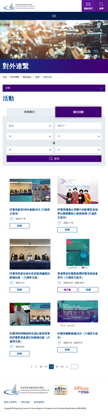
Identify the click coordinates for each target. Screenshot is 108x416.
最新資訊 (27, 77)
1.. (32, 366)
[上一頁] (36, 367)
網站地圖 (25, 402)
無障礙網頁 (39, 402)
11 (46, 366)
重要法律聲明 (10, 402)
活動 (37, 77)
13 (56, 366)
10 (41, 366)
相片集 (67, 289)
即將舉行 (29, 112)
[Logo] (27, 389)
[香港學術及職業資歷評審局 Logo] (20, 6)
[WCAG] (60, 390)
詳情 (19, 225)
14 (62, 366)
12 (51, 366)
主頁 (5, 77)
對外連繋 (15, 77)
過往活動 (78, 112)
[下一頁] (66, 367)
